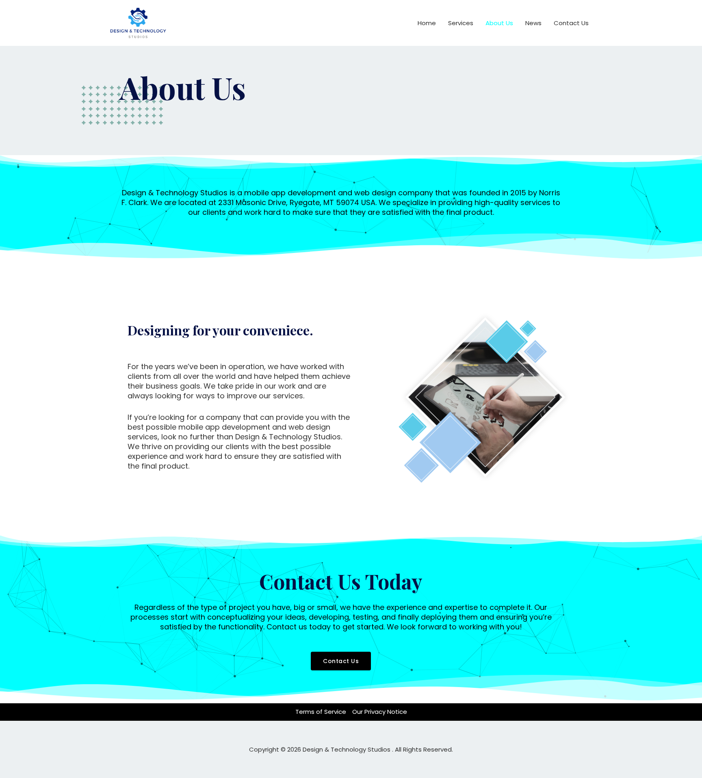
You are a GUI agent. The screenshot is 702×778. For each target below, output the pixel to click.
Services (460, 23)
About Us (499, 23)
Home (427, 23)
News (533, 23)
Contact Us (571, 23)
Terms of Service (320, 711)
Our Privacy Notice (379, 711)
